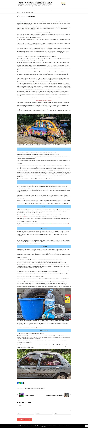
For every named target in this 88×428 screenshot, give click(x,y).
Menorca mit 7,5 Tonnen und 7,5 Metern (44, 100)
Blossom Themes (64, 425)
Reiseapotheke (51, 223)
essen (25, 388)
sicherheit (43, 388)
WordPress (44, 426)
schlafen (38, 388)
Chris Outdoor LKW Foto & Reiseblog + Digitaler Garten (35, 2)
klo (32, 388)
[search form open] (70, 3)
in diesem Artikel (23, 21)
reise (35, 388)
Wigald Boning (48, 185)
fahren (29, 388)
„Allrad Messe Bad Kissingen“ (44, 47)
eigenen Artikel (23, 216)
